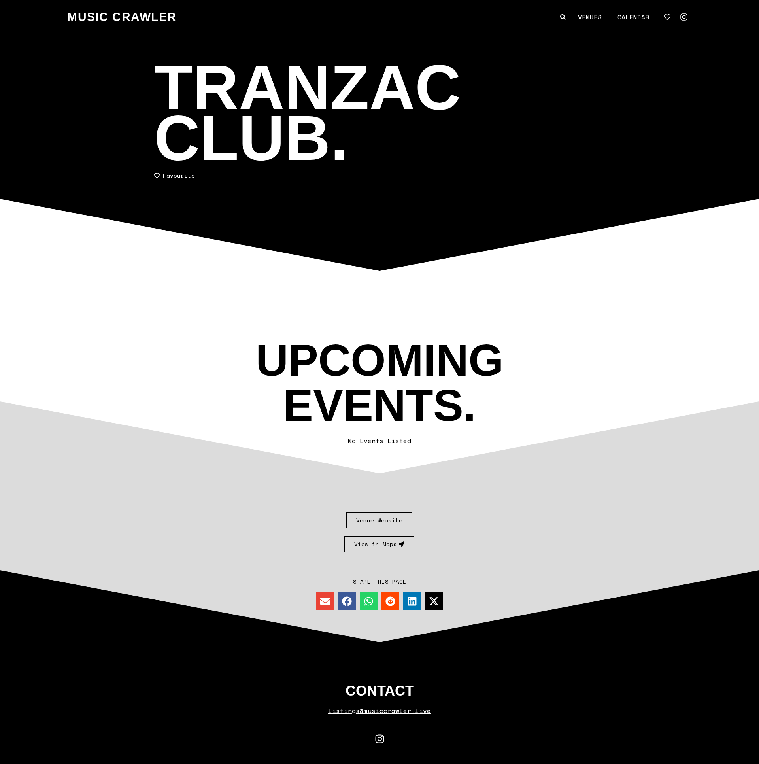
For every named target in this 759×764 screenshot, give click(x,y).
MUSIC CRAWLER (122, 16)
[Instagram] (684, 17)
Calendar (633, 17)
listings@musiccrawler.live (379, 710)
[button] (325, 601)
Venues (590, 17)
